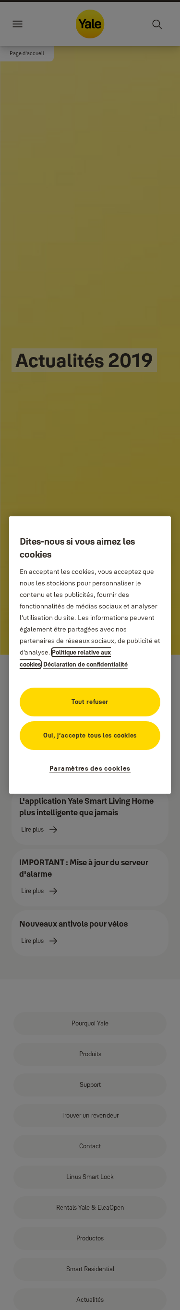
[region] (90, 655)
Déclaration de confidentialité (85, 664)
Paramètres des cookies (90, 768)
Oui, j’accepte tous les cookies (90, 735)
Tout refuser (90, 701)
